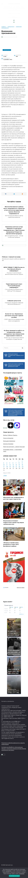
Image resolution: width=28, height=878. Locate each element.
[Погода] (6, 587)
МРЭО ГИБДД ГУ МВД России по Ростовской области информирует (14, 269)
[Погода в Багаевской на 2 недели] (20, 587)
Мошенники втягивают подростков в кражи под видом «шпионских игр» (13, 522)
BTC (22, 607)
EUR (17, 607)
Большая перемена (9, 441)
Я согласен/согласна (14, 875)
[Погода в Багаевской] (14, 586)
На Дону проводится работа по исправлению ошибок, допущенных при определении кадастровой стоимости (14, 333)
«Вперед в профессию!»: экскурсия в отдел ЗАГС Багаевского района (11, 544)
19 (10, 466)
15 (19, 464)
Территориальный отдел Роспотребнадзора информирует (14, 285)
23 (22, 466)
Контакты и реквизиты (7, 701)
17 (3, 466)
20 (13, 466)
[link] (14, 20)
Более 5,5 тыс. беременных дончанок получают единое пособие (14, 315)
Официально (7, 49)
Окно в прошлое (8, 438)
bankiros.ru (21, 614)
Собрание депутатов (14, 300)
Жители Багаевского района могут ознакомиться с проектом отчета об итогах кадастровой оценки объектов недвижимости (14, 210)
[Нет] (26, 872)
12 (10, 464)
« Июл (5, 475)
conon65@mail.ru (14, 17)
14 (16, 464)
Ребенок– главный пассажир (11, 257)
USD (12, 607)
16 (22, 464)
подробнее (8, 870)
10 (4, 464)
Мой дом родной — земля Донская (14, 446)
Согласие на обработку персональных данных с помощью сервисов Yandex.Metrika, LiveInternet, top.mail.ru (13, 748)
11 (6, 464)
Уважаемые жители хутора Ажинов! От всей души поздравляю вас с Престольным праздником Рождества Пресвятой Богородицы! (14, 230)
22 (19, 466)
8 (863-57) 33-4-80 (14, 13)
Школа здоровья (8, 444)
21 (16, 466)
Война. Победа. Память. (10, 435)
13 (13, 464)
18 (7, 466)
